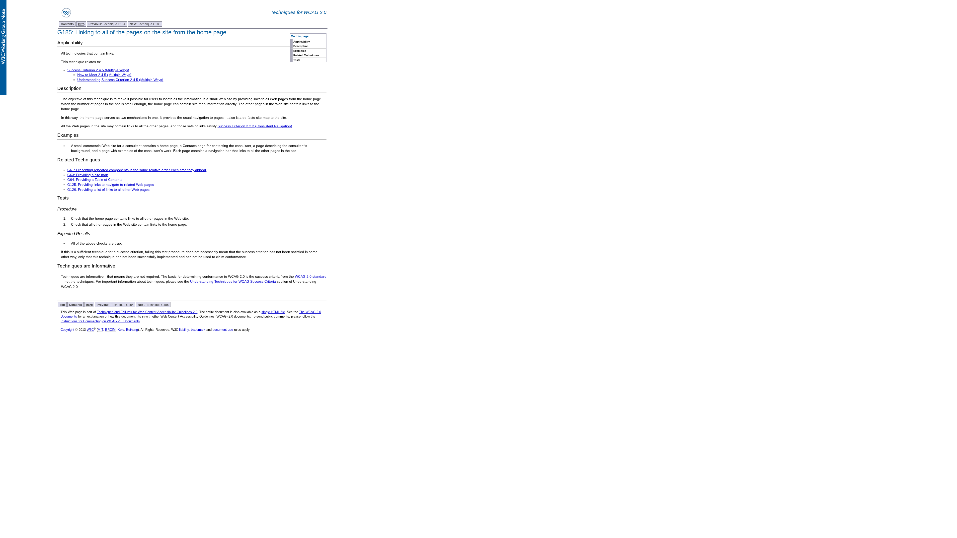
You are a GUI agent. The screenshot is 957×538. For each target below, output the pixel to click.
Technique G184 (106, 24)
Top (62, 304)
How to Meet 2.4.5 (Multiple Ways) (104, 75)
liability (184, 330)
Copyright (67, 330)
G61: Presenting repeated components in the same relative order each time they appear (136, 170)
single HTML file (273, 312)
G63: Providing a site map (87, 175)
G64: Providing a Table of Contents (94, 180)
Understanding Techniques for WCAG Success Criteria (233, 281)
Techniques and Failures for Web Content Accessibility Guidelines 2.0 (147, 312)
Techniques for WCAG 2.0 (298, 12)
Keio (121, 330)
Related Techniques (306, 55)
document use (223, 330)
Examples (299, 50)
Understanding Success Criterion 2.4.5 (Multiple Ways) (120, 80)
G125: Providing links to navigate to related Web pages (110, 185)
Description (301, 46)
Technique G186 (145, 24)
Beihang (132, 330)
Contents (67, 24)
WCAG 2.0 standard (310, 276)
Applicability (301, 41)
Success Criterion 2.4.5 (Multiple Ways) (98, 70)
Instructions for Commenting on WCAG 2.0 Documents (100, 321)
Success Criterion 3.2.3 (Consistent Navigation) (255, 126)
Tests (296, 60)
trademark (198, 330)
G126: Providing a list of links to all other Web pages (108, 190)
